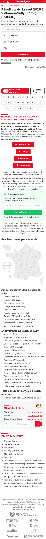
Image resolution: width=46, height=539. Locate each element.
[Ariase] (12, 536)
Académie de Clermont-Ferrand (18, 323)
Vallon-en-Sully (10, 334)
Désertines (6, 63)
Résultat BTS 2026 (12, 300)
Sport (7, 415)
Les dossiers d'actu (13, 419)
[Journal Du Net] (12, 525)
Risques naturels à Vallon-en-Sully (18, 370)
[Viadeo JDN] (34, 531)
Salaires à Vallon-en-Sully (14, 347)
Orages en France (11, 444)
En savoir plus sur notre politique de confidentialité (21, 217)
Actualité (9, 412)
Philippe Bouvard (11, 441)
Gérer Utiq (40, 505)
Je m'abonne (21, 212)
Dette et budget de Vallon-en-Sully (19, 353)
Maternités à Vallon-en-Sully (16, 337)
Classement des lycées (14, 303)
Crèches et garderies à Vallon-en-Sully (20, 340)
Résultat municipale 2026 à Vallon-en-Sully (22, 382)
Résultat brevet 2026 (15, 6)
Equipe (20, 500)
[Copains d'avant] (12, 530)
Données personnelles (10, 505)
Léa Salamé (9, 447)
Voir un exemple (35, 412)
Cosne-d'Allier (17, 60)
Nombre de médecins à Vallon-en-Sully (21, 373)
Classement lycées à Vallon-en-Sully (19, 319)
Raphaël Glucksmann (13, 451)
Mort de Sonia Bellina (13, 454)
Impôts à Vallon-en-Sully (14, 350)
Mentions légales (17, 507)
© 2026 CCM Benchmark (23, 509)
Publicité (41, 500)
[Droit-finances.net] (34, 525)
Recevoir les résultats (14, 91)
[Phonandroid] (34, 536)
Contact (9, 502)
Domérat (36, 60)
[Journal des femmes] (12, 520)
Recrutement (35, 502)
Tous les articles (19, 502)
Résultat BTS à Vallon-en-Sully (17, 316)
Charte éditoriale (30, 500)
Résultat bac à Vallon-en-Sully (17, 313)
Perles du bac (10, 310)
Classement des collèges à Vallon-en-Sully (22, 344)
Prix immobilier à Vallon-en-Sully (18, 379)
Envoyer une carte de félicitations (18, 326)
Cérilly (28, 60)
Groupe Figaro (30, 507)
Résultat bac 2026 (12, 297)
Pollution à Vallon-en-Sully (15, 366)
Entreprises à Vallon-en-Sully (16, 376)
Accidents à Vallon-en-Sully (15, 360)
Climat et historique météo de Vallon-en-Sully (24, 357)
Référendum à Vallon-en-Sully (17, 386)
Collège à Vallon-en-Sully (14, 306)
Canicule (8, 457)
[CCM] (34, 520)
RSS (27, 502)
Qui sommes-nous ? (9, 500)
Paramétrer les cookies (27, 505)
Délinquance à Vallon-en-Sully (17, 363)
